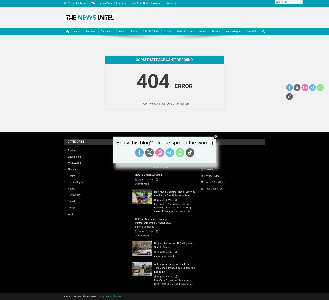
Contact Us (171, 3)
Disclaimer (121, 3)
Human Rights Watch (164, 256)
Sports (167, 31)
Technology (107, 31)
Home (77, 31)
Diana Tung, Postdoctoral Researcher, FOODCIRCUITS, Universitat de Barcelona (173, 282)
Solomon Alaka (161, 167)
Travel (134, 31)
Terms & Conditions (140, 3)
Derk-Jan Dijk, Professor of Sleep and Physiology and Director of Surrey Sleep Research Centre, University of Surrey (172, 208)
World (122, 31)
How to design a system (149, 174)
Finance (216, 31)
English (282, 2)
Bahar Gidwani (142, 236)
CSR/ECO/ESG (151, 31)
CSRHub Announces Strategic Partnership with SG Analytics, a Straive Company (153, 223)
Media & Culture (185, 31)
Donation (209, 169)
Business (91, 31)
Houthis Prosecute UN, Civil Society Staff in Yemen (174, 245)
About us (157, 3)
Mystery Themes (113, 296)
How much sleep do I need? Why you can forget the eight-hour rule (174, 193)
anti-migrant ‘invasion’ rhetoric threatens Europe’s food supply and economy (174, 268)
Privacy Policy (105, 3)
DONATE (251, 31)
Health (202, 31)
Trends (72, 207)
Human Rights (233, 31)
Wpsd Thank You (213, 188)
